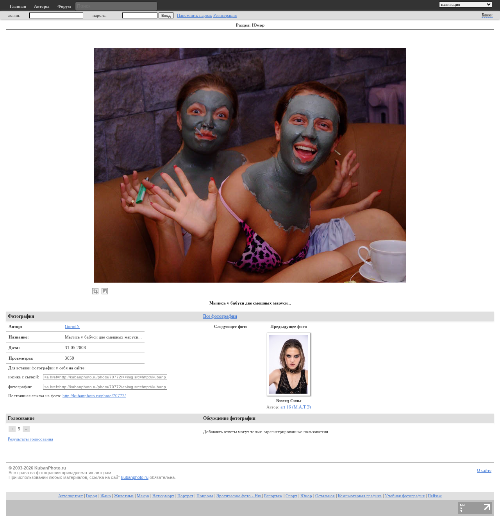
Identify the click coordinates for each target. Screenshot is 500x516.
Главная (18, 6)
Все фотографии (220, 316)
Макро (143, 496)
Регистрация (225, 15)
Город (91, 496)
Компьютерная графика (360, 496)
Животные (124, 496)
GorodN (72, 326)
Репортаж (273, 496)
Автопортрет (70, 496)
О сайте (484, 470)
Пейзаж (435, 496)
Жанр (105, 496)
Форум (64, 6)
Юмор (306, 496)
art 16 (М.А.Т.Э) (295, 407)
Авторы (42, 6)
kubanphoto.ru (134, 477)
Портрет (185, 496)
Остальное (325, 496)
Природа (204, 496)
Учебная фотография (405, 496)
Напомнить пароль (194, 15)
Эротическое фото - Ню (239, 496)
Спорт (291, 496)
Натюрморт (163, 496)
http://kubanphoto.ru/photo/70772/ (94, 396)
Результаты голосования (30, 439)
